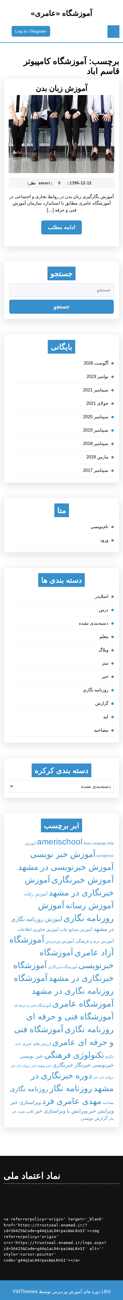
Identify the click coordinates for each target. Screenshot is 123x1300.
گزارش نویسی (94, 1118)
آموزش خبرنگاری (82, 879)
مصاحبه (101, 730)
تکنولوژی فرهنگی (74, 1055)
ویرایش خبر (101, 1111)
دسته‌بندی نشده (93, 623)
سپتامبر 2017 (95, 470)
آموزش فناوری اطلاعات (38, 929)
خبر (105, 676)
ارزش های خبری (36, 1043)
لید (105, 716)
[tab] (113, 31)
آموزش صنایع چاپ (76, 929)
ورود (104, 539)
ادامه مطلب (58, 229)
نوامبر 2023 (97, 376)
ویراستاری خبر (25, 1102)
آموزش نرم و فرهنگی (94, 941)
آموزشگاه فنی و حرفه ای (32, 1005)
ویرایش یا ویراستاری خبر (61, 1111)
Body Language (95, 843)
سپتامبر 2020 (95, 416)
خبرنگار (82, 1065)
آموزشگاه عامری (83, 1003)
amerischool (59, 841)
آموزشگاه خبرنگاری (62, 967)
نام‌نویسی (99, 526)
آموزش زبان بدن (61, 88)
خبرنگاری (63, 1065)
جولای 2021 (97, 403)
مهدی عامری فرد (72, 1101)
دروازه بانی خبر (103, 1077)
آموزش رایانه (35, 894)
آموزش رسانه (89, 905)
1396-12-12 (81, 183)
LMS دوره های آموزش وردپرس (81, 1291)
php (110, 843)
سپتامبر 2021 (95, 389)
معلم (103, 636)
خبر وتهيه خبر (41, 1065)
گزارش (101, 703)
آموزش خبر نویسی (63, 854)
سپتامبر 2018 (95, 443)
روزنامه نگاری (95, 689)
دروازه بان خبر (20, 1065)
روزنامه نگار (71, 1088)
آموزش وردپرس (59, 941)
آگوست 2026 (96, 363)
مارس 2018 (97, 456)
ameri (44, 183)
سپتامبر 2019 (95, 430)
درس (103, 609)
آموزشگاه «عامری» (61, 13)
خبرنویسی (103, 1065)
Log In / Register (29, 32)
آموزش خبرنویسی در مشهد (66, 867)
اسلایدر (101, 596)
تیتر (105, 662)
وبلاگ (103, 649)
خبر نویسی (31, 1056)
